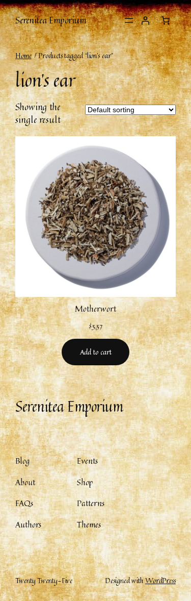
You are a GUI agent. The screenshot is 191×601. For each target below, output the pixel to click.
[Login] (145, 20)
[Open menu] (129, 20)
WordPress (160, 580)
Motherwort (95, 309)
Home (23, 55)
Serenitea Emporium (50, 20)
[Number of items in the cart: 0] (165, 20)
